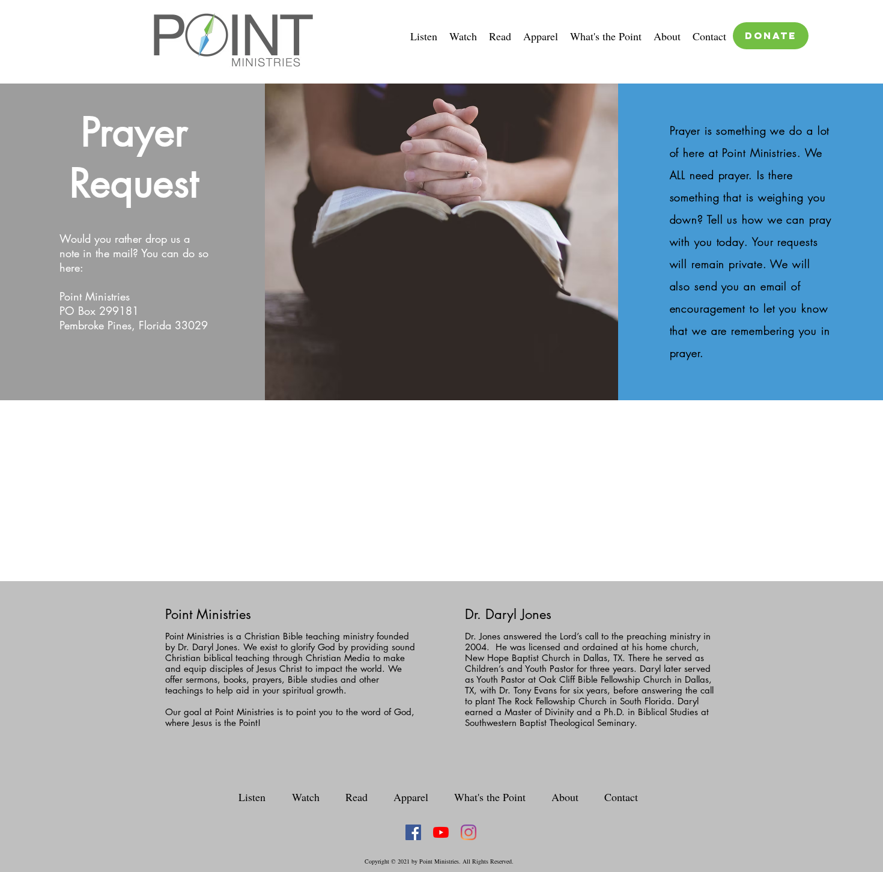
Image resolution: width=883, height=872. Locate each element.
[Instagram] (468, 832)
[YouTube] (441, 832)
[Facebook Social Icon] (413, 832)
